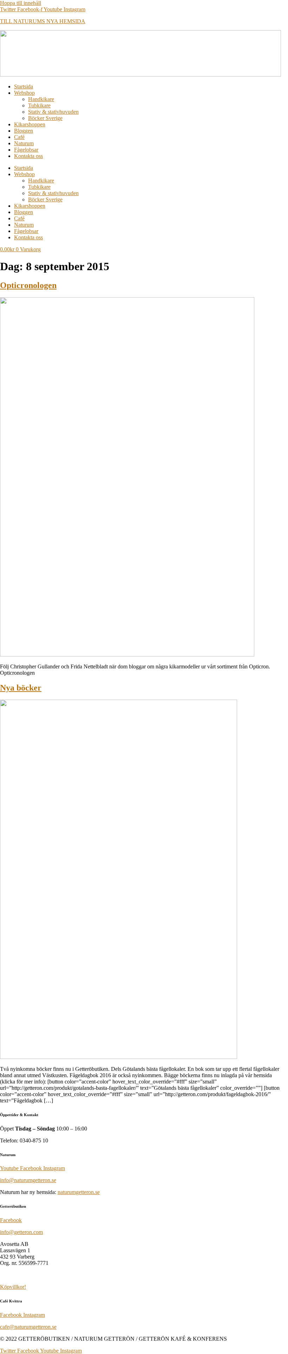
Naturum (24, 143)
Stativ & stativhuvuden (53, 112)
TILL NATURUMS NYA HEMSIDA (42, 21)
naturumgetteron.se (79, 1192)
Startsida (23, 86)
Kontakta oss (28, 156)
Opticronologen (28, 285)
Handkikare (41, 99)
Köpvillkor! (13, 1287)
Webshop (24, 93)
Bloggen (23, 131)
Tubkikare (39, 105)
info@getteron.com (21, 1232)
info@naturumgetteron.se (28, 1180)
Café (19, 137)
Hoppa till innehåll (20, 3)
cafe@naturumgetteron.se (28, 1327)
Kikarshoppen (29, 124)
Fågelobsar (26, 150)
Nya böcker (20, 687)
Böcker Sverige (45, 118)
